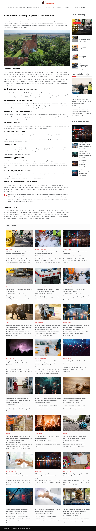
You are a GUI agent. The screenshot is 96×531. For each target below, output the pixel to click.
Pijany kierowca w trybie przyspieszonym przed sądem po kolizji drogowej (82, 101)
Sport (54, 7)
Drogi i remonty (82, 35)
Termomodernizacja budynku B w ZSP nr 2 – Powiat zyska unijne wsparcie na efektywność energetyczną (19, 438)
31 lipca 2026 (82, 148)
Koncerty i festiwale (67, 358)
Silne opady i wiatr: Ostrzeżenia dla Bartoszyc (80, 134)
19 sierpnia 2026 (83, 41)
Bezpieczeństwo (12, 7)
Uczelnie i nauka (9, 396)
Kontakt (83, 7)
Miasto (29, 7)
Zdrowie (48, 7)
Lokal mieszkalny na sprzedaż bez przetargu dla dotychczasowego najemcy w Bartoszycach (46, 363)
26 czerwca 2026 (83, 175)
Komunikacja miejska (67, 507)
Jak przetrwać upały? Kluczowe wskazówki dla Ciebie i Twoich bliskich (16, 363)
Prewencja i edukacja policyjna (41, 286)
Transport (22, 7)
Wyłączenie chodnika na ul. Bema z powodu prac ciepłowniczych (82, 27)
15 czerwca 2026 (83, 50)
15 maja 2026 (82, 69)
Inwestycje (8, 433)
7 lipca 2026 (82, 166)
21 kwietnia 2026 (76, 105)
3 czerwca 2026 (83, 60)
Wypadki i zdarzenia (78, 129)
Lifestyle (67, 7)
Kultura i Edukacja (38, 7)
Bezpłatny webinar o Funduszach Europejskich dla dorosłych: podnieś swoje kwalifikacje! (18, 400)
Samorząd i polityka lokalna (40, 249)
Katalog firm (75, 7)
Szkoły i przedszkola (39, 322)
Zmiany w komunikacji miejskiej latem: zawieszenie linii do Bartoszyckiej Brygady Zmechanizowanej (76, 511)
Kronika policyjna (75, 96)
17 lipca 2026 (82, 157)
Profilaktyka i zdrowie (10, 358)
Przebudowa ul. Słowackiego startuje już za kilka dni (85, 39)
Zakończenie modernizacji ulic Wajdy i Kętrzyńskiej (85, 57)
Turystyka (59, 7)
